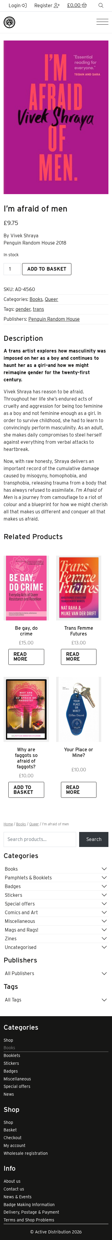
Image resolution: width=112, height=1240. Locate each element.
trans (38, 309)
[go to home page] (9, 22)
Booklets (12, 1055)
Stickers (13, 895)
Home (8, 824)
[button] (77, 5)
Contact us (14, 1189)
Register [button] (44, 5)
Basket (10, 1129)
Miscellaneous (20, 921)
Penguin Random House (54, 319)
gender (23, 309)
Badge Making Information (29, 1204)
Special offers (20, 904)
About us (12, 1181)
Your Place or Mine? (78, 752)
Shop (8, 1040)
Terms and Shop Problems (29, 1219)
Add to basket (46, 269)
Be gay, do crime (26, 631)
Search (94, 839)
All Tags (13, 1000)
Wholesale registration (26, 1153)
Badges (13, 886)
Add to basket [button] (23, 790)
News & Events (18, 1196)
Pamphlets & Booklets (28, 878)
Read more (20, 656)
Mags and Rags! (21, 930)
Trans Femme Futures (78, 631)
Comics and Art (21, 912)
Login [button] (15, 5)
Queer (51, 299)
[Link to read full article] (26, 588)
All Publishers (19, 973)
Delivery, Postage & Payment (31, 1212)
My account (14, 1145)
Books (36, 299)
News (9, 1094)
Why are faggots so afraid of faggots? (26, 758)
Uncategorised (20, 947)
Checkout (13, 1137)
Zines (10, 938)
